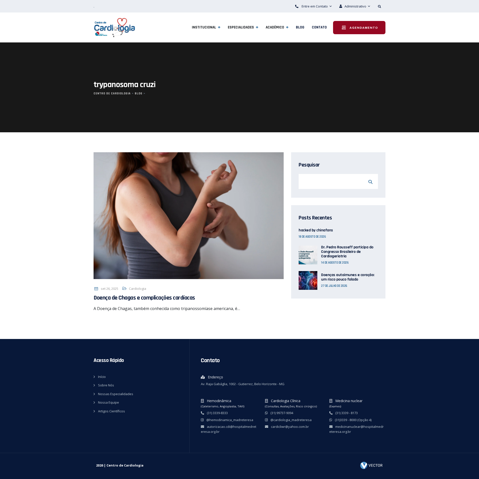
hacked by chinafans (316, 230)
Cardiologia (137, 288)
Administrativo (356, 6)
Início (102, 376)
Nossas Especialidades (115, 394)
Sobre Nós (106, 385)
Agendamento (363, 27)
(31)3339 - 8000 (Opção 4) (352, 420)
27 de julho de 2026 (334, 286)
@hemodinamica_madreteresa (229, 420)
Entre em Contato (315, 6)
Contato (319, 27)
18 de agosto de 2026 (312, 237)
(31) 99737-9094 (281, 413)
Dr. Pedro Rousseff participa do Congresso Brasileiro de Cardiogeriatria (347, 252)
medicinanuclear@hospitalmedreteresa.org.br (356, 429)
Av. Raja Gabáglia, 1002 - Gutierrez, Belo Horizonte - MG (242, 384)
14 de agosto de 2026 (335, 263)
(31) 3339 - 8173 (346, 413)
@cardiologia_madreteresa (291, 420)
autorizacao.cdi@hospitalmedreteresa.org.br (228, 429)
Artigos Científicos (111, 411)
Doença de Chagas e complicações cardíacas (144, 298)
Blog (300, 27)
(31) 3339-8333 (217, 413)
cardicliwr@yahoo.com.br (289, 426)
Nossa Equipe (108, 402)
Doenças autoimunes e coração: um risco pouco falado (347, 277)
